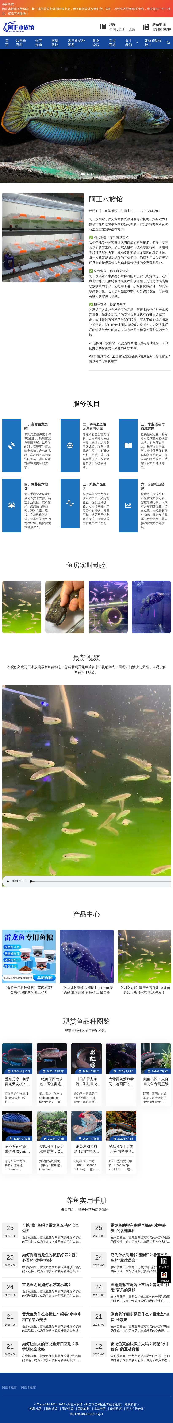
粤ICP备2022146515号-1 (86, 1414)
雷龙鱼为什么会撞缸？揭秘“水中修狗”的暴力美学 (51, 1316)
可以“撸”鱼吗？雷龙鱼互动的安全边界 (50, 1227)
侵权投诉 (116, 1408)
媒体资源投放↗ (153, 42)
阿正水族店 (9, 1387)
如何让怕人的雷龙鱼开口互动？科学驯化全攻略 (50, 1346)
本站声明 (100, 1408)
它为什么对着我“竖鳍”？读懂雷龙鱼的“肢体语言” (139, 1257)
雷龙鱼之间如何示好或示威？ (47, 1284)
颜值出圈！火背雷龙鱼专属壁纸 (155, 1081)
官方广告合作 (135, 1408)
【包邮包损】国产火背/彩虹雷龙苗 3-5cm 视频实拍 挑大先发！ (86, 990)
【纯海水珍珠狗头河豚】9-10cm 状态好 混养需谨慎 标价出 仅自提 (29, 990)
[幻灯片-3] (86, 116)
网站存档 (84, 1408)
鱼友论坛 (96, 42)
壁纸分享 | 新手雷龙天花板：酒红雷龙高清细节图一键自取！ (17, 1086)
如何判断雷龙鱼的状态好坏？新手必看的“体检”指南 (50, 1257)
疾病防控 (54, 42)
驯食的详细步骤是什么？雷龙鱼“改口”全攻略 (140, 1316)
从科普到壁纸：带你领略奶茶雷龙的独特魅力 (17, 1151)
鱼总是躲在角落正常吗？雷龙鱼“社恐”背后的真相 (140, 1287)
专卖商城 (112, 42)
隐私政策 (52, 1408)
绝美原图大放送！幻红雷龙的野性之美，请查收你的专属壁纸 (86, 1153)
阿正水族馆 (28, 1387)
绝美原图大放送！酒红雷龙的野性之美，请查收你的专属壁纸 (52, 1086)
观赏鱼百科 (21, 42)
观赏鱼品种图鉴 (76, 42)
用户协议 (68, 1408)
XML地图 (36, 1408)
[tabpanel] (86, 116)
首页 (7, 42)
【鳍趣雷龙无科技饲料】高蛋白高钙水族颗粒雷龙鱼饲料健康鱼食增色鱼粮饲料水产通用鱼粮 (144, 992)
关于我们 (128, 42)
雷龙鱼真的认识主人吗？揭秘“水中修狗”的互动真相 (140, 1346)
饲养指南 (38, 42)
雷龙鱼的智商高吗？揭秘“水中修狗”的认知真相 (138, 1227)
